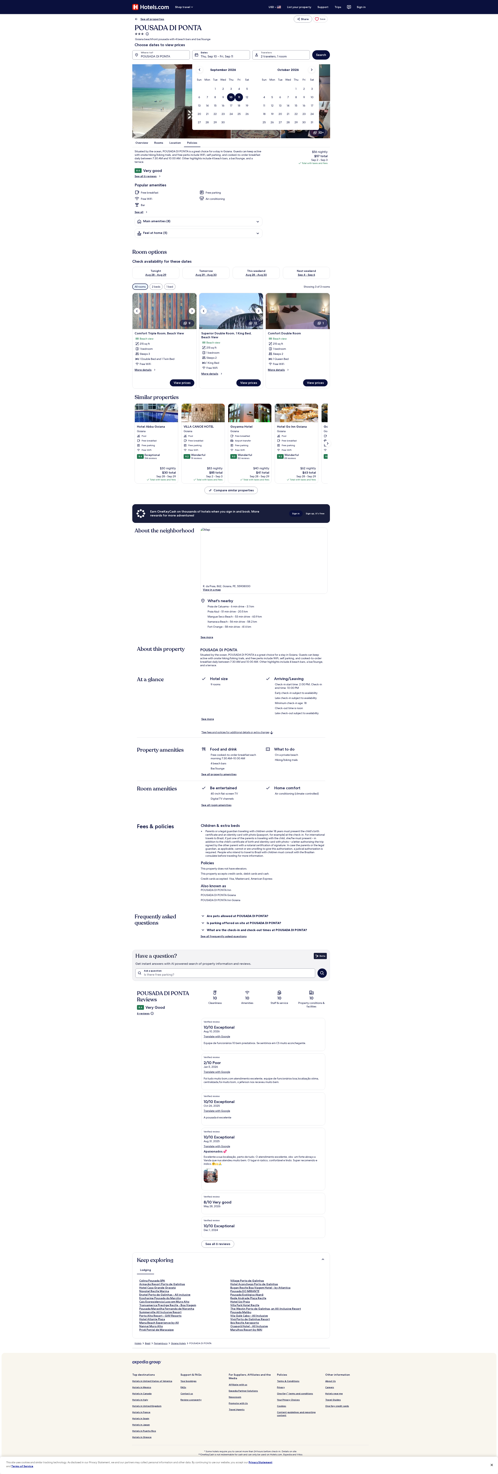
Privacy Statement (260, 1462)
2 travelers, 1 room (274, 56)
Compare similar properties (234, 490)
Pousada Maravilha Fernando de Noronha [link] (166, 1308)
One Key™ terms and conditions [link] (295, 1393)
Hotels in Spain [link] (140, 1418)
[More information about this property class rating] (147, 34)
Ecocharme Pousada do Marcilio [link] (160, 1298)
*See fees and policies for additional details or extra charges (235, 732)
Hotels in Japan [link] (141, 1424)
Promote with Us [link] (238, 1403)
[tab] (145, 1270)
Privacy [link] (281, 1387)
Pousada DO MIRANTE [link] (244, 1291)
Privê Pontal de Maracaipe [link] (156, 1329)
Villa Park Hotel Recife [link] (244, 1305)
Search (321, 55)
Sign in (361, 7)
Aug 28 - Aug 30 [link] (256, 275)
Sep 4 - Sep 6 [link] (306, 275)
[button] (215, 89)
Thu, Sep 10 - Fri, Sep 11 (217, 56)
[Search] (322, 973)
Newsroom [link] (235, 1397)
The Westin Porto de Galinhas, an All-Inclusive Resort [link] (265, 1308)
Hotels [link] (138, 1343)
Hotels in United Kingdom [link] (146, 1405)
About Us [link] (330, 1381)
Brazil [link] (147, 1343)
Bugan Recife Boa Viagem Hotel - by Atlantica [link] (260, 1287)
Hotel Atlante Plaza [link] (152, 1319)
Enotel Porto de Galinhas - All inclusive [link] (164, 1294)
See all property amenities (219, 774)
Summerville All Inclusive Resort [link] (160, 1312)
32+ (321, 132)
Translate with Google (217, 1036)
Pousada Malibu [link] (240, 1312)
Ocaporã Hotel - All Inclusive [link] (249, 1326)
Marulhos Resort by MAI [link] (246, 1329)
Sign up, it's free (315, 513)
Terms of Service (22, 1466)
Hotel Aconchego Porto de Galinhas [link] (254, 1284)
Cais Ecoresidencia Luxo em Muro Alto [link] (164, 1301)
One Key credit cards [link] (337, 1405)
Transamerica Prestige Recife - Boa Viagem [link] (167, 1305)
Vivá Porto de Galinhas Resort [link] (250, 1319)
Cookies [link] (281, 1405)
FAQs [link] (183, 1387)
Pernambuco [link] (160, 1343)
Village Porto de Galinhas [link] (247, 1280)
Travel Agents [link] (237, 1409)
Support (322, 7)
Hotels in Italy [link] (140, 1399)
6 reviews (143, 1013)
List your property (299, 7)
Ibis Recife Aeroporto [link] (244, 1322)
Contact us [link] (187, 1393)
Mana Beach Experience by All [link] (159, 1322)
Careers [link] (329, 1387)
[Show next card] (327, 443)
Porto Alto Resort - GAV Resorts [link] (160, 1315)
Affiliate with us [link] (238, 1384)
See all (139, 212)
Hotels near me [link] (334, 1393)
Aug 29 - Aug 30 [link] (206, 275)
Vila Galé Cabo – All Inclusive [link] (249, 1315)
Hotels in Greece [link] (142, 1437)
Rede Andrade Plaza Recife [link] (248, 1298)
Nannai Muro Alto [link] (151, 1326)
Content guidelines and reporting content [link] (296, 1414)
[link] (320, 19)
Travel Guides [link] (333, 1399)
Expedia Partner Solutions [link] (243, 1390)
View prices (182, 383)
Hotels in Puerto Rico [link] (144, 1430)
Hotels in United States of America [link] (152, 1381)
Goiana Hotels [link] (178, 1343)
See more (207, 637)
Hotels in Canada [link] (142, 1393)
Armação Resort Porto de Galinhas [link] (162, 1284)
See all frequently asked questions (224, 936)
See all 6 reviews (146, 176)
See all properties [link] (152, 19)
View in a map (212, 589)
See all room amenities (216, 805)
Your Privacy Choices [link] (288, 1399)
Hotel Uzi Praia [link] (240, 1301)
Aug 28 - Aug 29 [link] (155, 275)
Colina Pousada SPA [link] (152, 1280)
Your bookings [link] (188, 1381)
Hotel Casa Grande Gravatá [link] (157, 1287)
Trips (338, 7)
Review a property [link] (191, 1399)
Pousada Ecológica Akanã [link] (246, 1294)
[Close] (491, 1465)
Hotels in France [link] (141, 1412)
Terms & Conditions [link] (288, 1381)
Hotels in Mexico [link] (141, 1387)
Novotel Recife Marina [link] (154, 1291)
